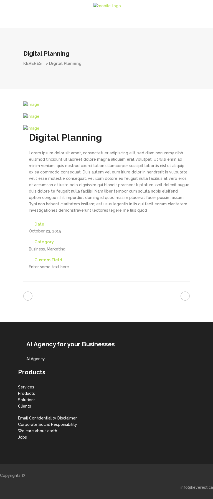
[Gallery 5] (31, 116)
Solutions (27, 400)
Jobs (22, 437)
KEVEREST (34, 63)
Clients (24, 406)
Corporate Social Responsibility (47, 424)
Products (26, 393)
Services (26, 387)
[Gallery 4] (31, 104)
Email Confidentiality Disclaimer (47, 418)
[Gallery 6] (31, 128)
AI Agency (35, 359)
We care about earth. (38, 431)
